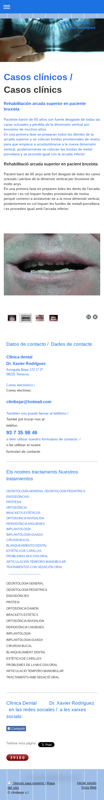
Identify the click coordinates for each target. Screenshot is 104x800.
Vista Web (88, 787)
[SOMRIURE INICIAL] (52, 272)
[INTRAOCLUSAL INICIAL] (12, 318)
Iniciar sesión (86, 783)
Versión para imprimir (28, 783)
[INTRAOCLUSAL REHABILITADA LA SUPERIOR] (53, 318)
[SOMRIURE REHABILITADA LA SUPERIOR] (40, 318)
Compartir (18, 728)
